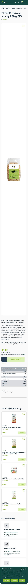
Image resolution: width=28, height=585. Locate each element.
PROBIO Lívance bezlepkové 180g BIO (12, 479)
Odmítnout (14, 580)
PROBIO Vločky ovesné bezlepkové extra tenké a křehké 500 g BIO (13, 453)
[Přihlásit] (23, 26)
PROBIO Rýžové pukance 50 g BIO (11, 504)
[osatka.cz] (2, 8)
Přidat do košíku (15, 359)
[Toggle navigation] (26, 2)
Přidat (22, 432)
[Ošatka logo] (4, 2)
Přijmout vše (6, 580)
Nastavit (22, 580)
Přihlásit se (18, 2)
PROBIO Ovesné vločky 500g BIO (11, 427)
